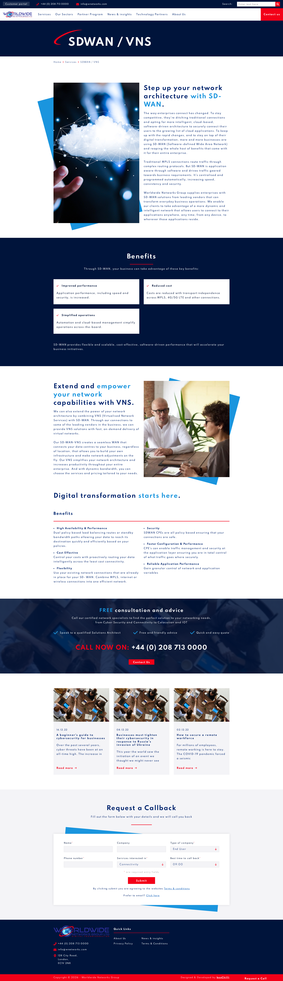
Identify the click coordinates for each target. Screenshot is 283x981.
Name (68, 843)
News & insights (119, 14)
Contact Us (141, 662)
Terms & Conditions (155, 944)
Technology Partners (152, 14)
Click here (153, 896)
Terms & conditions (177, 889)
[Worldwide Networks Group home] (17, 14)
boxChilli (223, 977)
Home (57, 62)
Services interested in (132, 858)
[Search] (277, 4)
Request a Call (256, 978)
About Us (179, 14)
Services (44, 14)
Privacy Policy (123, 944)
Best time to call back (185, 858)
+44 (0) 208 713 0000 (55, 4)
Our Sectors (64, 14)
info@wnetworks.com (94, 4)
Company (123, 843)
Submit (141, 880)
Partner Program (90, 14)
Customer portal (16, 4)
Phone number (74, 858)
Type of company (182, 843)
